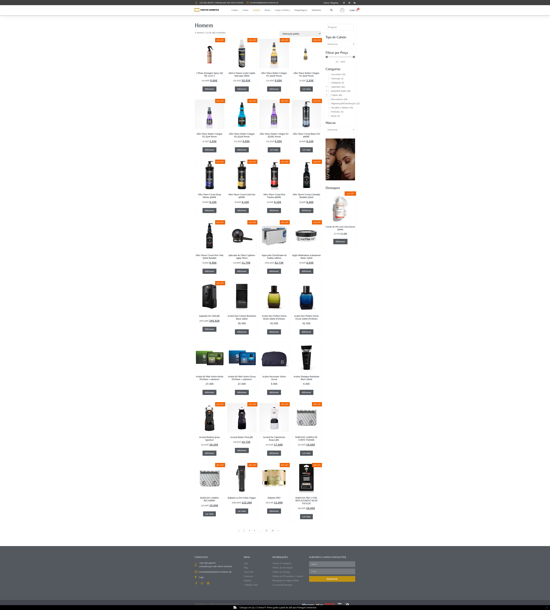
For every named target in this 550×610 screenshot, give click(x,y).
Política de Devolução (283, 567)
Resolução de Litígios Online (286, 580)
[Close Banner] (547, 607)
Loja (246, 563)
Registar (334, 2)
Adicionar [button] (209, 89)
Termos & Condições (282, 563)
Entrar (326, 2)
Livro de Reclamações (283, 584)
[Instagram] (202, 583)
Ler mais (306, 89)
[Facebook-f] (196, 583)
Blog (246, 567)
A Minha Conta (251, 584)
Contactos (248, 576)
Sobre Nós (249, 572)
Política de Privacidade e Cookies (288, 576)
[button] (234, 10)
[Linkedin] (208, 583)
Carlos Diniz (235, 604)
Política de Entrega (281, 572)
